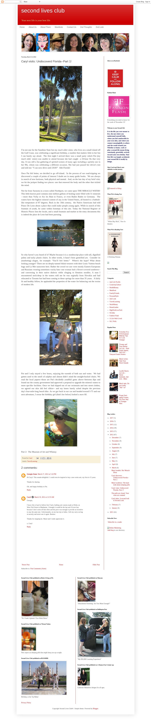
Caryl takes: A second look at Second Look (120, 499)
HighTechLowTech (115, 310)
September (116, 448)
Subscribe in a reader (115, 522)
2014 (112, 428)
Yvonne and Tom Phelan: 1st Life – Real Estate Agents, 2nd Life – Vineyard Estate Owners (119, 349)
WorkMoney (113, 304)
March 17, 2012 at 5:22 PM (47, 474)
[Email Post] (37, 458)
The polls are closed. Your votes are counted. (120, 494)
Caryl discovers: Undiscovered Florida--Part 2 (120, 478)
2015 (112, 424)
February (115, 505)
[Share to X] (46, 458)
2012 (112, 435)
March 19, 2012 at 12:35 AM (44, 497)
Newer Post (25, 565)
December (115, 437)
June (113, 458)
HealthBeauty (113, 287)
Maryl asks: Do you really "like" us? (124, 385)
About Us (32, 27)
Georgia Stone (32, 474)
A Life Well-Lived (115, 318)
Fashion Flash (114, 316)
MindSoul (112, 290)
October (115, 444)
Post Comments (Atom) (38, 568)
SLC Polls (112, 321)
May (113, 461)
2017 (112, 418)
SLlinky (112, 313)
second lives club (43, 10)
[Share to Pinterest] (50, 458)
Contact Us (71, 27)
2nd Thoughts (86, 27)
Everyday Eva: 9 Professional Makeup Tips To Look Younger (124, 336)
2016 (112, 421)
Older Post (96, 565)
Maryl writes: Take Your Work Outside (123, 361)
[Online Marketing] (114, 528)
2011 (112, 512)
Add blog (110, 530)
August (114, 451)
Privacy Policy (26, 703)
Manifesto (59, 27)
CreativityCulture (115, 285)
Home (22, 27)
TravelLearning (32, 461)
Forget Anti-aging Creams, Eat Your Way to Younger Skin (124, 399)
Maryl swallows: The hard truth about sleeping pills (120, 484)
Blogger (95, 708)
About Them (45, 27)
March (114, 468)
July (113, 454)
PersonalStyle (114, 296)
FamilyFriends (114, 293)
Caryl (29, 497)
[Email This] (41, 458)
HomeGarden (113, 307)
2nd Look (100, 27)
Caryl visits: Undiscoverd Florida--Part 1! (119, 489)
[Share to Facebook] (48, 458)
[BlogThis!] (43, 458)
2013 (112, 431)
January (114, 508)
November (115, 441)
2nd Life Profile (114, 282)
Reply (29, 490)
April (114, 464)
